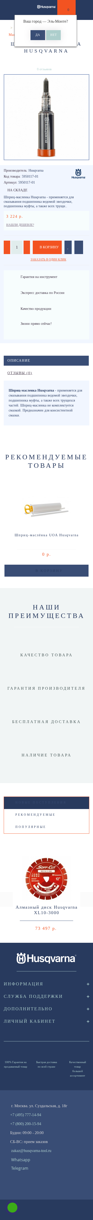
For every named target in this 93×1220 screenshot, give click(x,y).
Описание (19, 360)
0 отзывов (44, 69)
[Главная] (5, 28)
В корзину (49, 247)
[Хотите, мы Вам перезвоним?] (12, 1207)
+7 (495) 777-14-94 (25, 1115)
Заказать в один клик (48, 259)
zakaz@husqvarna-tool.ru (31, 1151)
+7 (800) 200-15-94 (25, 1124)
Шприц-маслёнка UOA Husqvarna (47, 535)
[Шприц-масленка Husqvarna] (46, 117)
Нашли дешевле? (20, 225)
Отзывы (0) (19, 373)
